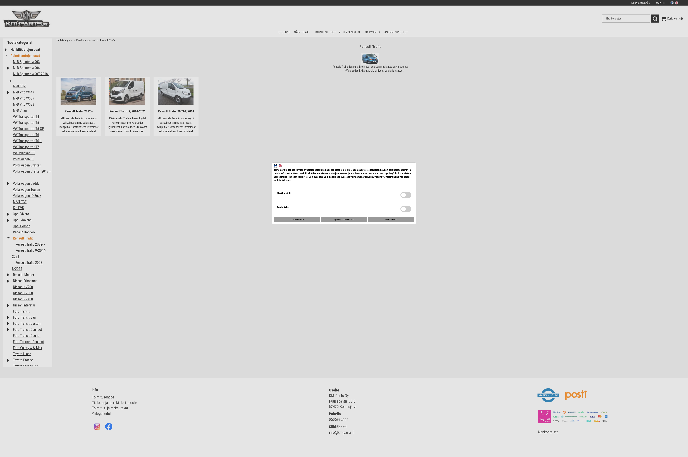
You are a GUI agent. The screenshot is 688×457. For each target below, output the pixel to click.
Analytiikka (283, 207)
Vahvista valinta (297, 219)
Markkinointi (284, 193)
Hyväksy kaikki (391, 219)
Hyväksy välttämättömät (344, 219)
